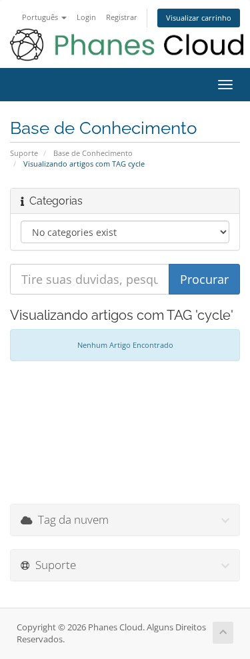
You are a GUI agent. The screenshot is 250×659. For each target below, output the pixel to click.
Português (41, 17)
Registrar (121, 17)
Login (86, 17)
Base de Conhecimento (93, 153)
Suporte (24, 153)
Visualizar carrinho (198, 18)
